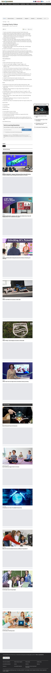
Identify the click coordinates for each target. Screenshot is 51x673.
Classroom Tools (16, 4)
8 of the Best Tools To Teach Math (41, 116)
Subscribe (44, 4)
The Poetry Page (6, 104)
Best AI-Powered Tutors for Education (41, 113)
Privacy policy (28, 661)
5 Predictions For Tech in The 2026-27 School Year (41, 124)
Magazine (26, 18)
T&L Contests (39, 18)
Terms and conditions (6, 661)
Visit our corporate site (39, 654)
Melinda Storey (8, 121)
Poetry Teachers (6, 107)
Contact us (4, 666)
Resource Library (11, 18)
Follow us (25, 29)
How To (9, 4)
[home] (2, 4)
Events (27, 4)
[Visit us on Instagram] (37, 1)
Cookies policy (39, 661)
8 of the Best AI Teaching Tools (41, 127)
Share (5, 29)
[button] (48, 1)
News (6, 4)
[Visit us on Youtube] (38, 1)
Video (8, 21)
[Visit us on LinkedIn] (41, 1)
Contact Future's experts (18, 661)
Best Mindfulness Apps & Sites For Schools (41, 120)
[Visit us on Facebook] (33, 1)
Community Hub (19, 18)
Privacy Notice (6, 135)
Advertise (32, 18)
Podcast (38, 4)
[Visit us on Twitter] (35, 1)
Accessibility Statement (18, 666)
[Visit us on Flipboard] (40, 1)
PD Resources (33, 4)
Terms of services (15, 134)
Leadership (23, 4)
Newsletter (30, 29)
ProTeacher (5, 106)
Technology (4, 21)
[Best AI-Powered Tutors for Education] (41, 110)
